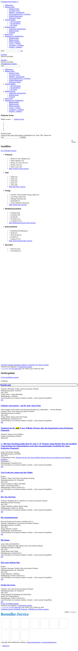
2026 (12, 177)
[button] (74, 141)
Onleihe (13, 213)
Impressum (5, 646)
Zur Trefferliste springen (8, 151)
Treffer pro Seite (38, 369)
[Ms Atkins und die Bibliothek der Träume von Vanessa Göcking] (15, 628)
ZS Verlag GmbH (16, 197)
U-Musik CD (15, 221)
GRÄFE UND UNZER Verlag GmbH (23, 195)
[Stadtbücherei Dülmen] (9, 2)
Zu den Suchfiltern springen (10, 377)
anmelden (4, 54)
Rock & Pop (15, 235)
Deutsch (13, 249)
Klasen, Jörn (15, 165)
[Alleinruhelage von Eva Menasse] (5, 628)
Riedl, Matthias (16, 161)
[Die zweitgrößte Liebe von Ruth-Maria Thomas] (15, 640)
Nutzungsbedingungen (49, 642)
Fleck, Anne (15, 167)
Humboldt (14, 201)
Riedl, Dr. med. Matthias (19, 159)
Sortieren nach (5, 367)
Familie (13, 237)
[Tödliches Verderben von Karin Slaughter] (25, 640)
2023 (12, 183)
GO (21, 51)
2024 (12, 181)
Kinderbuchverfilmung (18, 231)
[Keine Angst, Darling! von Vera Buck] (44, 628)
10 (12, 369)
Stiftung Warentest (17, 199)
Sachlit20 (14, 215)
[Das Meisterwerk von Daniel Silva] (54, 628)
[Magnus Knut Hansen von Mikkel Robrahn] (25, 628)
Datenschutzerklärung (34, 642)
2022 (12, 185)
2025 (12, 179)
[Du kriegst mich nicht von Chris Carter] (64, 628)
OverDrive (14, 219)
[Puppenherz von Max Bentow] (5, 640)
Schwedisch (15, 251)
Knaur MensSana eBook (19, 203)
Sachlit (13, 217)
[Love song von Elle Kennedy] (35, 628)
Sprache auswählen (7, 56)
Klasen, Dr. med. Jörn (18, 163)
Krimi (13, 233)
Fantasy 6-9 (14, 239)
